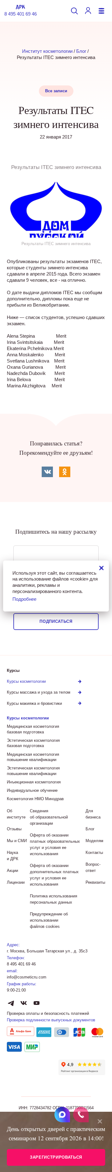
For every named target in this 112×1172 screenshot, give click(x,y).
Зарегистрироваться (56, 1157)
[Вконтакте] (23, 1003)
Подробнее (24, 599)
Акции (12, 870)
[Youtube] (36, 1003)
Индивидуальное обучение (32, 790)
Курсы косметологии (28, 718)
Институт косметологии (47, 51)
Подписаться (56, 621)
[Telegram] (10, 1003)
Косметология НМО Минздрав (35, 798)
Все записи (56, 91)
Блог (81, 51)
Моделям (94, 840)
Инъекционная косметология (34, 782)
